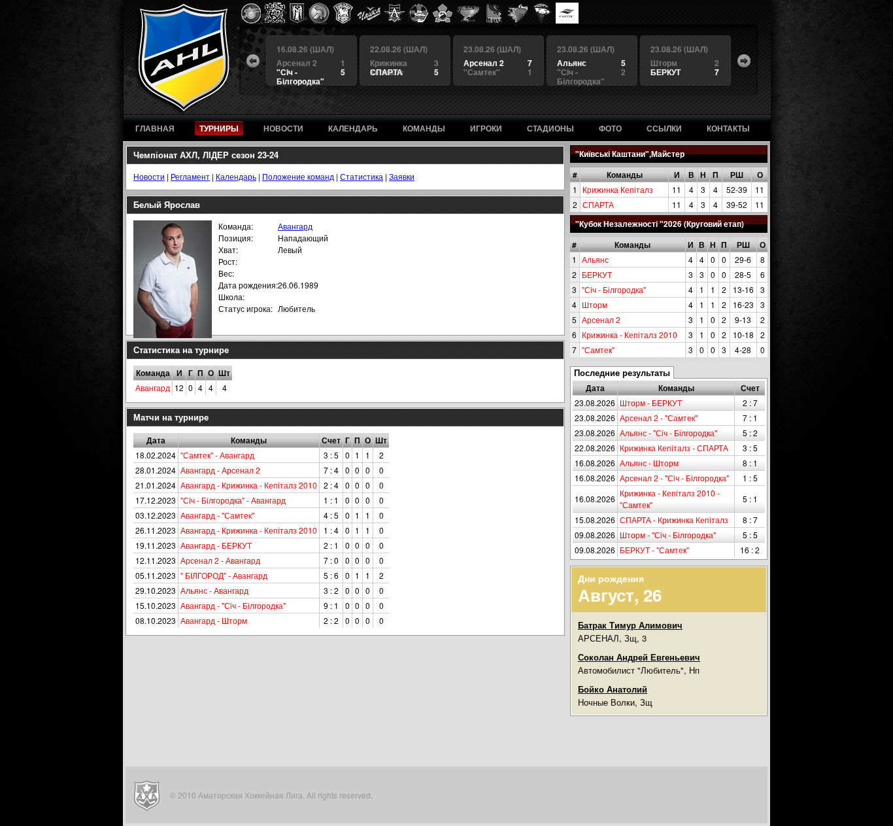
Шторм (594, 304)
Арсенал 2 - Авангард (220, 560)
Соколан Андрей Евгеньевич (639, 657)
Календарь (236, 176)
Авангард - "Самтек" (217, 515)
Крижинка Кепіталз (617, 189)
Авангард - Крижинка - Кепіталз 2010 (248, 484)
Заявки (401, 176)
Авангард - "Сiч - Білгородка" (233, 605)
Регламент (190, 176)
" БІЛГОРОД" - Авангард (223, 575)
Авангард (295, 226)
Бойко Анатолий (612, 689)
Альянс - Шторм (649, 462)
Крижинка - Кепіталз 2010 (629, 334)
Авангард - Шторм (213, 620)
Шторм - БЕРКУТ (651, 402)
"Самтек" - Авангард (217, 454)
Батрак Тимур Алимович (630, 625)
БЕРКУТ (597, 274)
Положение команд (298, 176)
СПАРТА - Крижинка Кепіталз (674, 519)
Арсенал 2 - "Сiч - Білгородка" (674, 477)
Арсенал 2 (601, 319)
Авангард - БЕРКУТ (216, 545)
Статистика (361, 176)
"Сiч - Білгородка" (614, 289)
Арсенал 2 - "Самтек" (659, 417)
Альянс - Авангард (214, 590)
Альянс (595, 259)
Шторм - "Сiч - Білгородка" (668, 534)
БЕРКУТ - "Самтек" (654, 549)
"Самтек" (598, 349)
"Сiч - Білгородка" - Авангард (233, 500)
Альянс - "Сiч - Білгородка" (668, 432)
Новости (149, 176)
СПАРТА (598, 204)
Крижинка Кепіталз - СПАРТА (674, 447)
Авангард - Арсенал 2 (220, 469)
